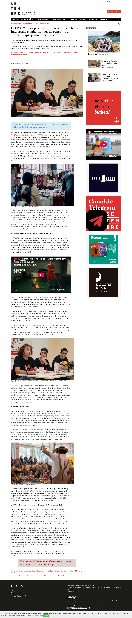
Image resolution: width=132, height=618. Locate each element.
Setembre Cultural (58, 19)
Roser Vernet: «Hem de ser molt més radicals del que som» (110, 76)
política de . (37, 615)
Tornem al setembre (98, 54)
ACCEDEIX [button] (108, 2)
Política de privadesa (17, 593)
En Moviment (104, 19)
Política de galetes (16, 596)
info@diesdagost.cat (73, 591)
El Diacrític (93, 19)
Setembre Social (42, 19)
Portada (15, 19)
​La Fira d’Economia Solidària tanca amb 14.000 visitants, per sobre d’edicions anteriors (44, 576)
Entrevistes (72, 19)
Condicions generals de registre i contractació (23, 595)
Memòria (83, 19)
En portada (91, 29)
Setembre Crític (27, 19)
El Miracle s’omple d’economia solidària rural (109, 63)
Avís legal (13, 591)
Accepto (46, 615)
